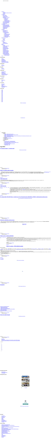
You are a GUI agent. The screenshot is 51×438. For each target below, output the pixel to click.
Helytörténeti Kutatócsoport (6, 24)
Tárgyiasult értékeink (5, 30)
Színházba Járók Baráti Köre (6, 25)
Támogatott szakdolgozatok (6, 53)
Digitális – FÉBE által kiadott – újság (8, 135)
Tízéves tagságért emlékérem (6, 21)
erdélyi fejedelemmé (22, 249)
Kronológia (3, 84)
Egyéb (2, 80)
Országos (4, 40)
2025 (2, 101)
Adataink (3, 11)
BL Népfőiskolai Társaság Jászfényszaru (6, 433)
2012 (2, 93)
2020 (2, 98)
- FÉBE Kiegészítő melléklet (3, 309)
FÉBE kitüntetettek (3, 178)
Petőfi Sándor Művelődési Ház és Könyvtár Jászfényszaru (8, 425)
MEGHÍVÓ (2, 284)
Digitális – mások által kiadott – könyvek (8, 136)
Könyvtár (4, 133)
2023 (2, 100)
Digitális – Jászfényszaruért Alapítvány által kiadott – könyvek (11, 134)
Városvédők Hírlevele (4, 420)
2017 (2, 96)
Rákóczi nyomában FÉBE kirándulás (6, 170)
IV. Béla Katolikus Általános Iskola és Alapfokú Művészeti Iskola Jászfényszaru (10, 426)
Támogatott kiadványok (5, 50)
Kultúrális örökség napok (7, 36)
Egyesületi (4, 38)
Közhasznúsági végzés (5, 47)
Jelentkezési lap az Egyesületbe (5, 62)
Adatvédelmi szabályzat (4, 74)
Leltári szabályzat (3, 73)
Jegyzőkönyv (3, 65)
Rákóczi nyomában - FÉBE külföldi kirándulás (14, 246)
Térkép (2, 85)
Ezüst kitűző (5, 19)
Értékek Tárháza (3, 132)
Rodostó (39, 248)
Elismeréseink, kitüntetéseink (6, 17)
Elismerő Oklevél (6, 18)
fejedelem (8, 249)
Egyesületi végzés (4, 60)
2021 (2, 99)
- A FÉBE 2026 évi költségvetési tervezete (5, 308)
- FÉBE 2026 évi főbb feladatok (3, 307)
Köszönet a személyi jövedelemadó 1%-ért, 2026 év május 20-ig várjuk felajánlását (11, 340)
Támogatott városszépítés (6, 51)
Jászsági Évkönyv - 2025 (7, 144)
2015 (2, 95)
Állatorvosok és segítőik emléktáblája (7, 235)
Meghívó (3, 68)
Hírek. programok (7, 168)
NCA (2, 81)
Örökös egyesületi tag (6, 20)
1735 (40, 248)
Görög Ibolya (3, 436)
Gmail (2, 434)
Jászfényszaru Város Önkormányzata (6, 424)
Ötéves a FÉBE (4, 15)
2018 (2, 97)
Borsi (32, 248)
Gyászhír (2, 258)
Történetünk (3, 14)
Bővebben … (1, 177)
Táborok (5, 33)
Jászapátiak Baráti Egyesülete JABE (6, 431)
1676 (33, 248)
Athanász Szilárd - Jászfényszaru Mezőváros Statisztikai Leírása (11, 142)
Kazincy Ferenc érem (6, 55)
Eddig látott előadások (5, 43)
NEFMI (2, 418)
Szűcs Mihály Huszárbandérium (6, 26)
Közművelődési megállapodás (5, 61)
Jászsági (4, 39)
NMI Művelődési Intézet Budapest (5, 430)
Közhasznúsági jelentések (6, 48)
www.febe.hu (23, 189)
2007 (2, 90)
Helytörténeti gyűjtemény (4, 86)
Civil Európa (3, 415)
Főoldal (2, 58)
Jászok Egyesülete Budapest (5, 428)
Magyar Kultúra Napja (6, 34)
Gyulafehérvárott (18, 249)
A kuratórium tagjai (5, 46)
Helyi (3, 41)
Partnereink (3, 77)
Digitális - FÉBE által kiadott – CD (8, 138)
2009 (2, 91)
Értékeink (3, 29)
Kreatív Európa (3, 417)
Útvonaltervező (3, 435)
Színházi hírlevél (5, 42)
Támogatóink (4, 49)
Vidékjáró (3, 419)
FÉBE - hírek (3, 339)
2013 (2, 94)
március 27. (36, 248)
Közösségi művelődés (4, 421)
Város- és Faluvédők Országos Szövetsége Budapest (7, 427)
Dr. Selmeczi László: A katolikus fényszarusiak (9, 143)
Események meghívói (5, 31)
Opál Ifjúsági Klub (5, 28)
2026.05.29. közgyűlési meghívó (4, 306)
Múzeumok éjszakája (6, 35)
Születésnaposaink (5, 23)
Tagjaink (4, 13)
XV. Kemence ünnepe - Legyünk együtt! (7, 148)
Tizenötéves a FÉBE (5, 16)
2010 (2, 92)
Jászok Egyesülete (4, 416)
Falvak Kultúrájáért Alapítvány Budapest (6, 429)
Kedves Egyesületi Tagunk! (5, 314)
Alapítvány (3, 44)
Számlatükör (3, 72)
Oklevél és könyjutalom (7, 54)
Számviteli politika (4, 71)
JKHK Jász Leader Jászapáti (5, 432)
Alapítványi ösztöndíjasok (6, 52)
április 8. (43, 248)
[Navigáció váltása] (0, 131)
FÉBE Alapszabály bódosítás (3, 310)
